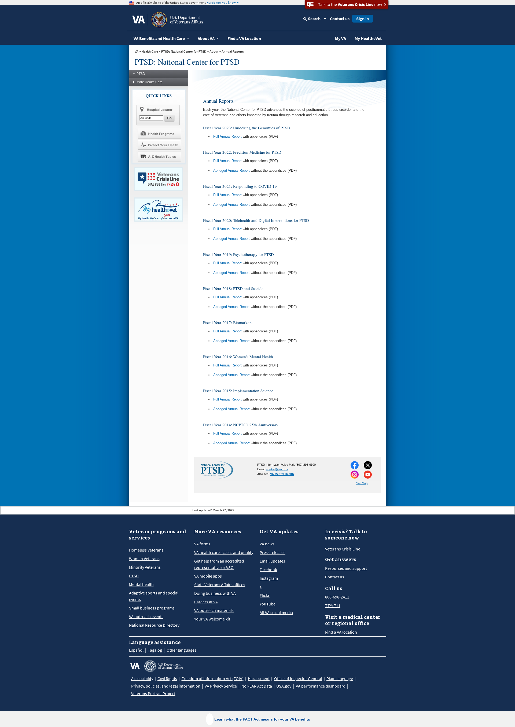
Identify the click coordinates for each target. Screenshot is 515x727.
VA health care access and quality (223, 552)
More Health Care (150, 82)
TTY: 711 (332, 605)
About (213, 51)
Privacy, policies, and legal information (165, 686)
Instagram (269, 578)
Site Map (361, 483)
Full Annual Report (227, 136)
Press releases (272, 552)
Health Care (150, 51)
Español (136, 650)
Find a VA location (341, 632)
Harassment (259, 678)
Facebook (268, 569)
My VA (340, 38)
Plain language (339, 678)
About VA (206, 38)
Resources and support (346, 568)
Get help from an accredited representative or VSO (219, 564)
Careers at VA (206, 601)
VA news (267, 543)
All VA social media (276, 612)
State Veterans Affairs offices (219, 584)
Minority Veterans (145, 567)
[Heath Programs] (159, 133)
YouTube (267, 604)
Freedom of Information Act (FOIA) (213, 678)
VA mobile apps (208, 576)
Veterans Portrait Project (153, 693)
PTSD (141, 74)
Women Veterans (144, 558)
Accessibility (142, 678)
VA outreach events (146, 616)
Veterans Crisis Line (342, 549)
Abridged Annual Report (231, 170)
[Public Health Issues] (159, 145)
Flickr (265, 595)
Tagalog (155, 650)
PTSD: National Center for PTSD (183, 51)
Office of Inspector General (298, 678)
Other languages (181, 650)
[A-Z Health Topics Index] (159, 156)
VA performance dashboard (320, 686)
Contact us (340, 18)
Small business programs (152, 608)
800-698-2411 (337, 597)
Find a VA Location (244, 38)
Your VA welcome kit (212, 619)
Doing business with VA (215, 593)
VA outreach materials (214, 610)
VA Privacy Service (221, 686)
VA (136, 51)
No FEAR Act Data (256, 686)
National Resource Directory (154, 625)
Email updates (272, 561)
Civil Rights (167, 678)
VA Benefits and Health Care (159, 38)
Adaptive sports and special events (153, 596)
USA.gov (283, 686)
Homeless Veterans (146, 550)
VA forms (202, 543)
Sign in (362, 18)
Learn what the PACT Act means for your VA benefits (262, 719)
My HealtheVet (368, 38)
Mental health (141, 584)
